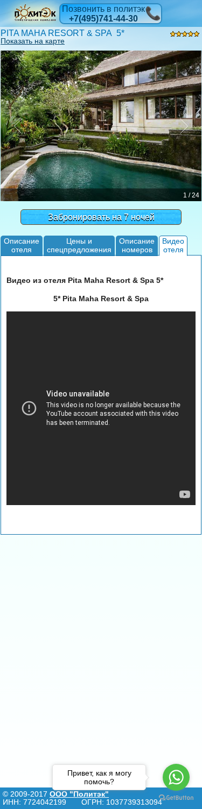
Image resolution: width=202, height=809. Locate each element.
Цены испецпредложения (79, 245)
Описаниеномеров (137, 245)
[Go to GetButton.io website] (176, 797)
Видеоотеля (173, 245)
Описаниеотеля (21, 245)
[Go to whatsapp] (176, 777)
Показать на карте (33, 41)
